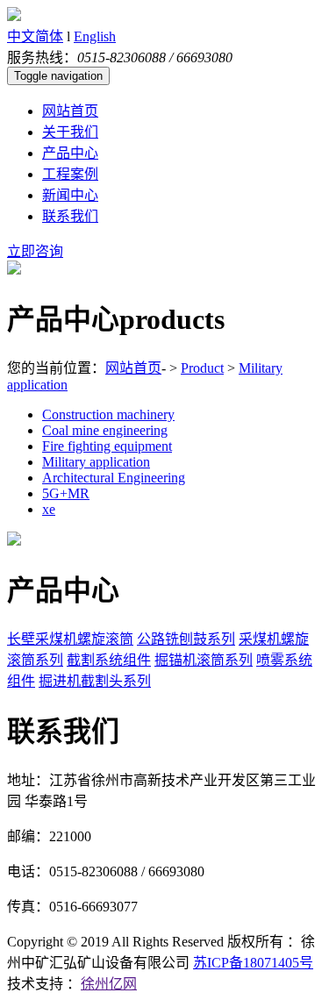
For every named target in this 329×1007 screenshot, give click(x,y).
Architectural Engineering (113, 477)
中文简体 (35, 36)
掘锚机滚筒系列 (203, 660)
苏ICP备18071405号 (253, 962)
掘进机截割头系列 (95, 681)
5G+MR (65, 493)
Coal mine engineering (105, 430)
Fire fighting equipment (107, 446)
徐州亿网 (109, 983)
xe (48, 509)
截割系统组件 (109, 660)
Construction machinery (108, 414)
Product (202, 368)
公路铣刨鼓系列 (186, 639)
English (95, 36)
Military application (96, 461)
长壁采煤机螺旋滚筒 (70, 639)
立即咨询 (35, 251)
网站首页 (133, 368)
